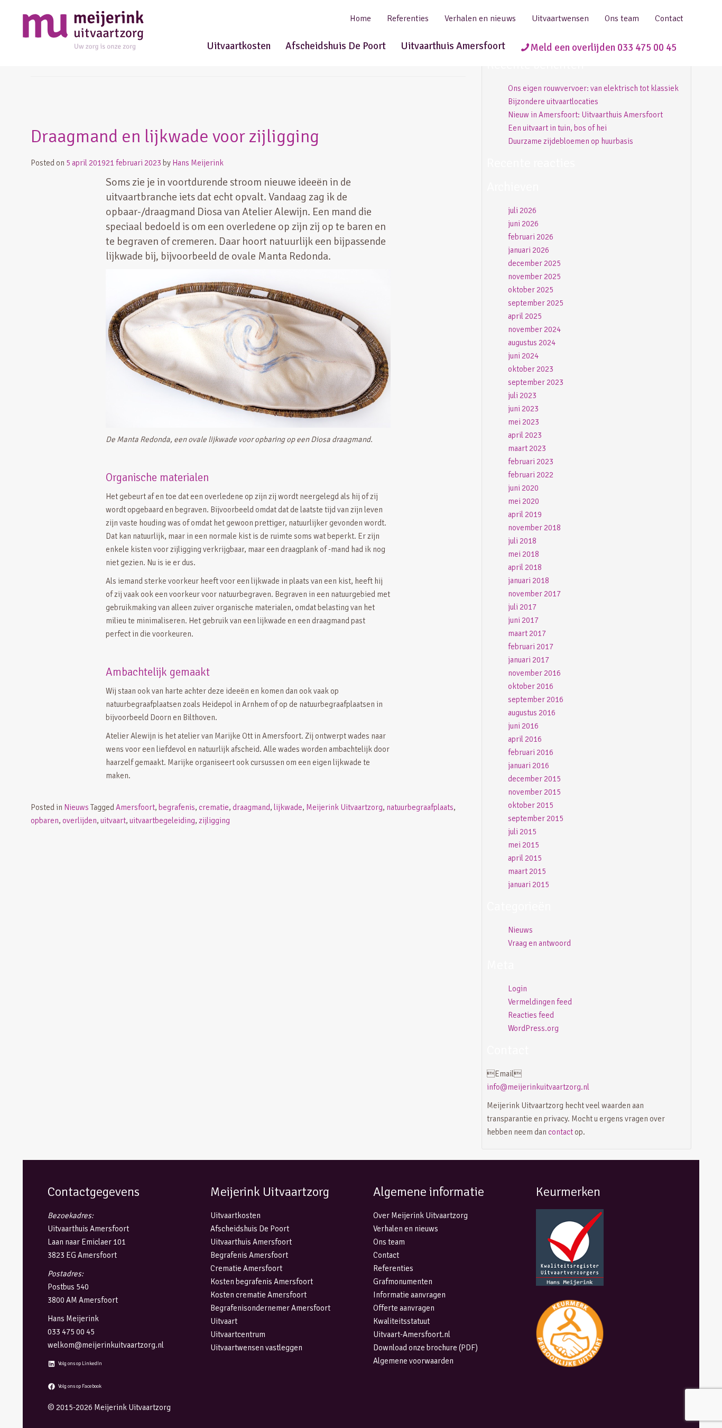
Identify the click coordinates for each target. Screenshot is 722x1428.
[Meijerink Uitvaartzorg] (102, 30)
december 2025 (534, 263)
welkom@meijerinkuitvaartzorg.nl (106, 1345)
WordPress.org (533, 1028)
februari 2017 (530, 646)
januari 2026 (528, 250)
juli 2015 (522, 831)
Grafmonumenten (402, 1281)
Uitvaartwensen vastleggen (256, 1347)
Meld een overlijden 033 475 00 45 (603, 47)
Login (517, 988)
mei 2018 (523, 554)
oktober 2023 (530, 369)
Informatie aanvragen (409, 1295)
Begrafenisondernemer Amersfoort (270, 1308)
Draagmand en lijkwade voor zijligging (175, 136)
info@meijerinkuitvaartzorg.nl (538, 1087)
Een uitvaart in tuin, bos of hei (557, 128)
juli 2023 (522, 395)
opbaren (45, 820)
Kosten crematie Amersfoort (258, 1295)
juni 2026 (523, 223)
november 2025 (534, 276)
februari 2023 (530, 461)
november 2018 (534, 527)
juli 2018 (522, 541)
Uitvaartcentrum (237, 1334)
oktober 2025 (530, 289)
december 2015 (534, 779)
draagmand (251, 807)
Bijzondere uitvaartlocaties (553, 101)
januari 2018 (528, 580)
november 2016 (534, 673)
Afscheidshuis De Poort (335, 46)
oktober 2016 (530, 686)
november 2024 (534, 329)
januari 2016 (528, 765)
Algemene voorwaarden (413, 1361)
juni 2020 (523, 488)
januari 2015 (528, 884)
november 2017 (534, 593)
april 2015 (525, 858)
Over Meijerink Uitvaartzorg (420, 1215)
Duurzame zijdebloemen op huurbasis (570, 141)
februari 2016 (530, 752)
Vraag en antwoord (539, 943)
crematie (214, 807)
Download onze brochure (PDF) (425, 1347)
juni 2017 (523, 620)
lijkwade (288, 807)
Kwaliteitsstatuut (401, 1321)
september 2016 (535, 699)
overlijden (79, 820)
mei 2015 (523, 845)
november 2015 (534, 792)
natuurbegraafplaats (419, 807)
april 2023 (525, 435)
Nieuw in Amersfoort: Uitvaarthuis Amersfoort (585, 114)
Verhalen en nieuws (480, 18)
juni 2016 (523, 726)
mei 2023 (523, 422)
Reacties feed (531, 1015)
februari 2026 (530, 237)
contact (560, 1132)
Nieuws (76, 807)
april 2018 (525, 567)
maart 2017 (527, 633)
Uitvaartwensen (560, 18)
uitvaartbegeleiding (162, 820)
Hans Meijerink (198, 163)
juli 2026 (522, 210)
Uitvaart (223, 1321)
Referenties (408, 18)
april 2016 (525, 739)
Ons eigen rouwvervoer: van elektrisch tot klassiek (593, 88)
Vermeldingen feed (540, 1002)
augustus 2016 (532, 712)
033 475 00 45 (71, 1332)
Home (360, 18)
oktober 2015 (530, 805)
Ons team (622, 18)
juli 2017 (522, 607)
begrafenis (177, 807)
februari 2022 (530, 475)
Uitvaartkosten (239, 46)
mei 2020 (523, 501)
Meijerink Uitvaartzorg (344, 807)
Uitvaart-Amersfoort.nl (411, 1334)
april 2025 (525, 316)
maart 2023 (527, 448)
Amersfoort (135, 807)
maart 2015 (527, 871)
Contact (669, 18)
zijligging (214, 820)
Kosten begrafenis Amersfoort (261, 1281)
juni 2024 (523, 356)
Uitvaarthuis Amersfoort (453, 46)
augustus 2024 (532, 342)
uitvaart (113, 820)
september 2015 (535, 818)
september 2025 (535, 303)
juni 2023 (523, 408)
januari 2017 (528, 660)
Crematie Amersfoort (246, 1268)
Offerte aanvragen (403, 1308)
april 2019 (525, 514)
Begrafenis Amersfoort (249, 1255)
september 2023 (535, 382)
